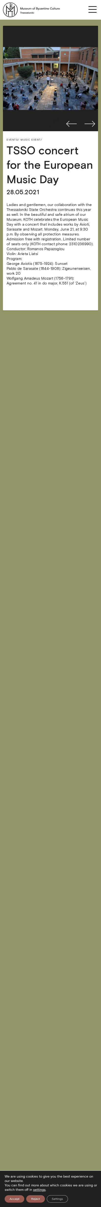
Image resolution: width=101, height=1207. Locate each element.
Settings (57, 1199)
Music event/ (31, 139)
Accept (14, 1199)
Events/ (13, 139)
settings (39, 1190)
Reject (35, 1199)
